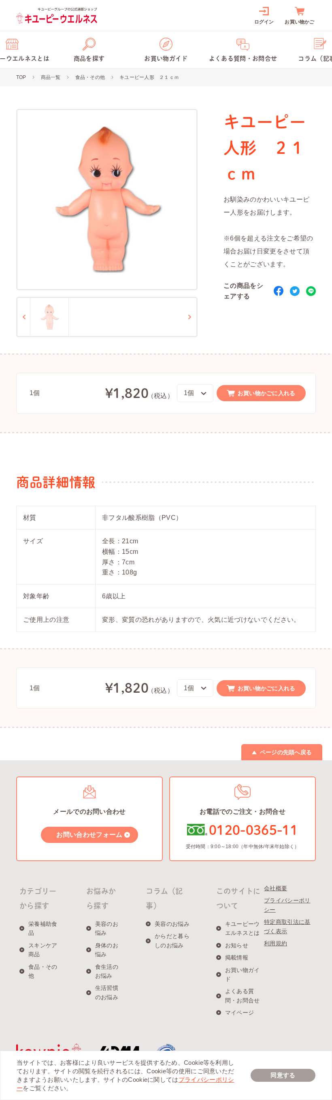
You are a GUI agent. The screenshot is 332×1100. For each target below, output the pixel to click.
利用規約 (275, 943)
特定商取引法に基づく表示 (287, 926)
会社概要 (275, 888)
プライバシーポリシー (287, 905)
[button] (49, 317)
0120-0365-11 (253, 829)
